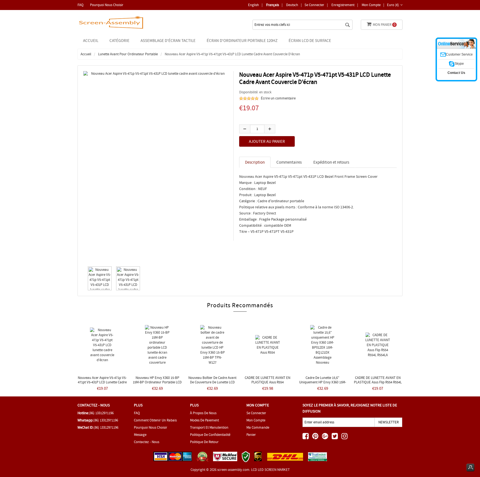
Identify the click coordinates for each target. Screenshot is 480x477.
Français (272, 5)
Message (140, 434)
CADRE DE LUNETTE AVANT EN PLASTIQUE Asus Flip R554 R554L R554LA (378, 382)
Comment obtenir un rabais (155, 420)
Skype (459, 64)
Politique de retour (204, 441)
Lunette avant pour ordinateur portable (128, 54)
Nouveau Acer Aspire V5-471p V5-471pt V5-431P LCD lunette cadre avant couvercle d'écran (102, 382)
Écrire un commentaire (278, 98)
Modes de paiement (204, 420)
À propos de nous (203, 413)
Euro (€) (393, 5)
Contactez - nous (146, 441)
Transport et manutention (209, 427)
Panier (251, 434)
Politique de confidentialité (210, 434)
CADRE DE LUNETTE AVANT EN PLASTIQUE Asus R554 (267, 379)
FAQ (81, 5)
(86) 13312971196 (101, 413)
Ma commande (257, 427)
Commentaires (289, 162)
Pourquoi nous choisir (106, 5)
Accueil (90, 40)
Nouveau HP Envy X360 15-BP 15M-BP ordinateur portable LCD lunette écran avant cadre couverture (157, 384)
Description (255, 162)
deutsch (292, 5)
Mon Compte (371, 5)
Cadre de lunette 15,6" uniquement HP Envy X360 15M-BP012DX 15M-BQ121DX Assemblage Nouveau (322, 384)
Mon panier (384, 24)
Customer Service (459, 54)
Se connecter (314, 5)
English (253, 5)
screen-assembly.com (233, 469)
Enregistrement (342, 5)
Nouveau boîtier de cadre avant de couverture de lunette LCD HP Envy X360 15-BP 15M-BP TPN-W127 (212, 384)
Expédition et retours (331, 162)
